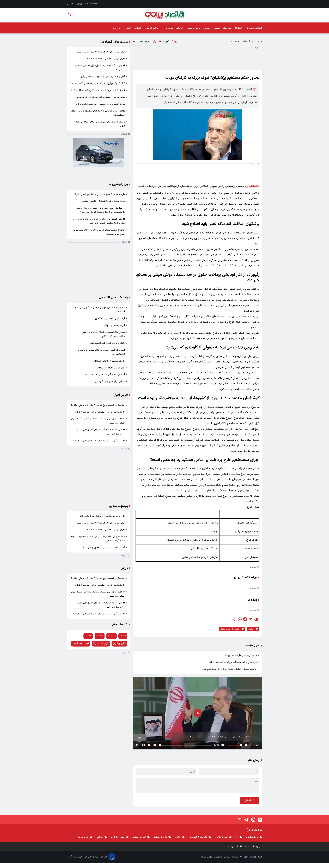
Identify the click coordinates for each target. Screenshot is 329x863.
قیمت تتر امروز (80, 643)
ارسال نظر (249, 800)
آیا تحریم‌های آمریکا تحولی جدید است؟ (105, 375)
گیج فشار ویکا (100, 643)
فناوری (128, 28)
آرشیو (230, 846)
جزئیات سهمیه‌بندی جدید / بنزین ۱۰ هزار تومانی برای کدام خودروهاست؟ (98, 232)
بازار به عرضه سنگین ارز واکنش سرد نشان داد (102, 516)
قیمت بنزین (221, 837)
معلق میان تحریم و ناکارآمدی (110, 381)
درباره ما (257, 846)
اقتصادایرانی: (252, 186)
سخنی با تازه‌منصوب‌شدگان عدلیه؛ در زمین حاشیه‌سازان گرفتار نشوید (103, 334)
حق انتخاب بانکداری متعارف (110, 368)
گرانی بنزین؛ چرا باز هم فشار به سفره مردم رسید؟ (101, 52)
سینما (123, 636)
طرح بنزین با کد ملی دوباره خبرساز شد (106, 59)
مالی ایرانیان (119, 643)
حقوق (251, 629)
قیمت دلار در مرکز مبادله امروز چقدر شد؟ (104, 547)
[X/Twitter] (239, 820)
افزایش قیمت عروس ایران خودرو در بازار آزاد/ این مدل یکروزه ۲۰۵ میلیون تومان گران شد (98, 221)
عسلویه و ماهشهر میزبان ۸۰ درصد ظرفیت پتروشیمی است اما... (98, 309)
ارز (237, 837)
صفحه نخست (254, 28)
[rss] (260, 820)
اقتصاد (239, 28)
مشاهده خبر (139, 737)
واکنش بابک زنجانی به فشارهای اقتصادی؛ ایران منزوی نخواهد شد (98, 113)
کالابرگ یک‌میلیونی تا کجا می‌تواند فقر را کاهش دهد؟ (97, 83)
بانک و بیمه (193, 28)
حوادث (99, 636)
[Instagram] (253, 820)
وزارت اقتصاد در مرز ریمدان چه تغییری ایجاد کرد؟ (100, 104)
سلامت (111, 636)
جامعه (180, 28)
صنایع (100, 837)
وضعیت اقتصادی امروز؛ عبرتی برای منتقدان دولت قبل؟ (100, 124)
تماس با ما (243, 846)
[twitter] (250, 619)
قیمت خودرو (139, 837)
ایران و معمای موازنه (114, 325)
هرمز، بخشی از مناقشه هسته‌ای (109, 361)
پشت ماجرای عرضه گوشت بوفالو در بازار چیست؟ (100, 97)
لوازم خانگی (152, 28)
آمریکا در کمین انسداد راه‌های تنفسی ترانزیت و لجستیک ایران (101, 352)
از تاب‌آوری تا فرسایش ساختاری (109, 318)
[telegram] (256, 619)
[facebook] (245, 619)
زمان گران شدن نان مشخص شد (240, 655)
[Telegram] (246, 820)
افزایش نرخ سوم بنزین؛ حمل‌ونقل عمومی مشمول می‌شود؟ (100, 68)
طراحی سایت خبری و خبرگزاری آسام (87, 857)
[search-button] (69, 15)
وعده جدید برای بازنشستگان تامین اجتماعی (103, 201)
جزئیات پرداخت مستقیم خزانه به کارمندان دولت (233, 662)
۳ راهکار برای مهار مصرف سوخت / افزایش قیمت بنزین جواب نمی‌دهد (97, 421)
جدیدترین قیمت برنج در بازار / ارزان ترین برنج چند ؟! (98, 405)
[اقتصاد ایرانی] (164, 15)
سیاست (227, 28)
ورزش (116, 28)
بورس (217, 28)
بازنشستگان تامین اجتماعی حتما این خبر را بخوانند (99, 194)
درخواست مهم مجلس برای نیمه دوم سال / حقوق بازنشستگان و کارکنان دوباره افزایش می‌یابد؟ (100, 210)
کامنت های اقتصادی (115, 42)
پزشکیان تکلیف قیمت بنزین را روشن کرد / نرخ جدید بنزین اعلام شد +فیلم (223, 737)
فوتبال (88, 636)
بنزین (178, 837)
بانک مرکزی (82, 837)
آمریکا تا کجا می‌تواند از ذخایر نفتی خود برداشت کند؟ (98, 90)
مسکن (207, 28)
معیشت (234, 42)
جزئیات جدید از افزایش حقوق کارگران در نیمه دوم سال (229, 669)
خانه (256, 42)
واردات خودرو (160, 837)
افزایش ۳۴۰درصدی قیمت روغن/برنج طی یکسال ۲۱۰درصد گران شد (100, 432)
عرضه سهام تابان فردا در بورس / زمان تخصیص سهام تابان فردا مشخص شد (98, 539)
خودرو (138, 28)
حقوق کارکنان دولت (230, 629)
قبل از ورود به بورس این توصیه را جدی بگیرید (102, 76)
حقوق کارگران (118, 837)
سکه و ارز (167, 28)
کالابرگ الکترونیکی (198, 837)
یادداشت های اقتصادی (113, 297)
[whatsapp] (239, 619)
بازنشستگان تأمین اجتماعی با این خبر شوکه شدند (100, 412)
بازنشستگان (252, 837)
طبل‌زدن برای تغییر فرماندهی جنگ (107, 343)
